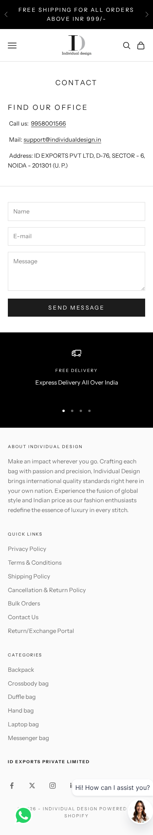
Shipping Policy (29, 576)
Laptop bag (23, 724)
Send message (76, 307)
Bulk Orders (24, 603)
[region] (76, 372)
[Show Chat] (25, 815)
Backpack (21, 669)
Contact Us (23, 617)
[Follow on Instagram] (52, 785)
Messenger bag (28, 738)
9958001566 (48, 123)
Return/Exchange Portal (41, 630)
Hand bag (21, 710)
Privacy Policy (27, 548)
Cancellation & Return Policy (47, 590)
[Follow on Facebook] (12, 785)
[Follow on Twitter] (32, 785)
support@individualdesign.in (62, 139)
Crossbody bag (28, 683)
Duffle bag (22, 696)
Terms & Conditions (35, 562)
